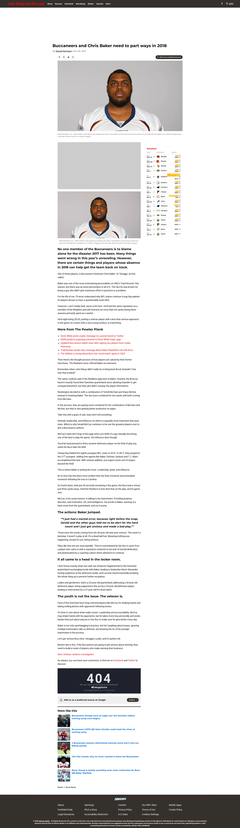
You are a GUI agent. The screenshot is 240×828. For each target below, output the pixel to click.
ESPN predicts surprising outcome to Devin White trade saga (91, 339)
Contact (122, 805)
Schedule (69, 4)
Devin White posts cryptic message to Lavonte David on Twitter (92, 336)
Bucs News (71, 787)
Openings (89, 805)
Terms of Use (148, 809)
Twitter (131, 660)
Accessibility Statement (96, 814)
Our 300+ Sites (149, 805)
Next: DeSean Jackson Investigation (76, 654)
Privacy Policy (125, 809)
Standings (80, 4)
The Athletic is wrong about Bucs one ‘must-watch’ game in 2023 (93, 353)
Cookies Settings (150, 814)
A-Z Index (123, 814)
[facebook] (222, 4)
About (61, 805)
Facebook (118, 660)
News (49, 4)
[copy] (73, 57)
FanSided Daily (65, 809)
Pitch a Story (90, 809)
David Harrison (64, 51)
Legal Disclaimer (66, 814)
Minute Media (44, 821)
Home (60, 787)
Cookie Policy (175, 809)
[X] (227, 4)
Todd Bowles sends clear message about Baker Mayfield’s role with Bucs (97, 350)
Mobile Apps (175, 805)
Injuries (99, 4)
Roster (91, 4)
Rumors (58, 4)
